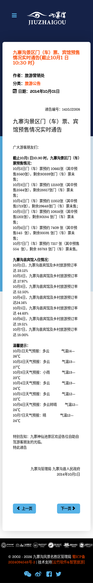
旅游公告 (33, 83)
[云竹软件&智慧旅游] (68, 562)
